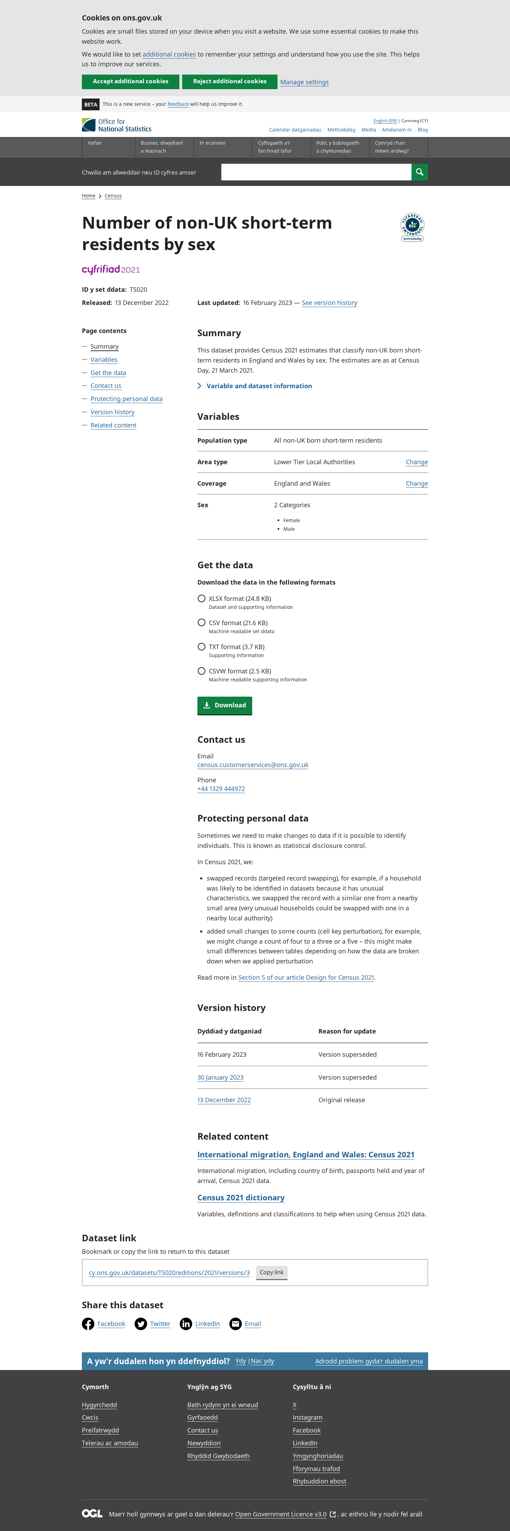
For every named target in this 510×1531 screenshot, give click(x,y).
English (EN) (385, 121)
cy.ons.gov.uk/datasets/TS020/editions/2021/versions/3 (169, 1272)
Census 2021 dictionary (241, 1197)
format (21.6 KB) (241, 627)
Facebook (111, 1323)
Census (113, 195)
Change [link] (417, 462)
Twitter (160, 1323)
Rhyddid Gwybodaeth (218, 1456)
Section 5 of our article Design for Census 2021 (306, 977)
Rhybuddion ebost (319, 1481)
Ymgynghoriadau (318, 1456)
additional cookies (169, 54)
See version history (329, 302)
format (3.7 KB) (236, 650)
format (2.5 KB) (258, 675)
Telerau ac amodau (110, 1443)
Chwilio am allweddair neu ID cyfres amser (139, 172)
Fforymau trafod (316, 1468)
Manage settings (304, 82)
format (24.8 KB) (251, 602)
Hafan (95, 142)
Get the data (108, 372)
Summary (105, 346)
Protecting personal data (127, 398)
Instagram (308, 1417)
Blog (423, 129)
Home (88, 195)
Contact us (106, 385)
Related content (113, 425)
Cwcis (90, 1417)
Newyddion (204, 1443)
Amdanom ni (397, 129)
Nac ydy (262, 1360)
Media (369, 129)
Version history (113, 412)
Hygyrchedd (99, 1405)
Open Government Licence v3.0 (280, 1514)
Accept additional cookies (130, 81)
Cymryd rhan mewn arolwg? (392, 146)
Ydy (241, 1360)
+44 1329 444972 (221, 788)
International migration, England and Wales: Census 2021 (306, 1154)
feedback (178, 104)
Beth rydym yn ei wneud (222, 1405)
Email (253, 1323)
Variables (104, 359)
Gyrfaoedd (202, 1417)
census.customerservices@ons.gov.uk (252, 764)
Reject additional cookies (229, 81)
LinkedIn (207, 1323)
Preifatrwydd (100, 1430)
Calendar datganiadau (295, 129)
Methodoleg (342, 129)
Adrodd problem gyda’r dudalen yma (369, 1361)
